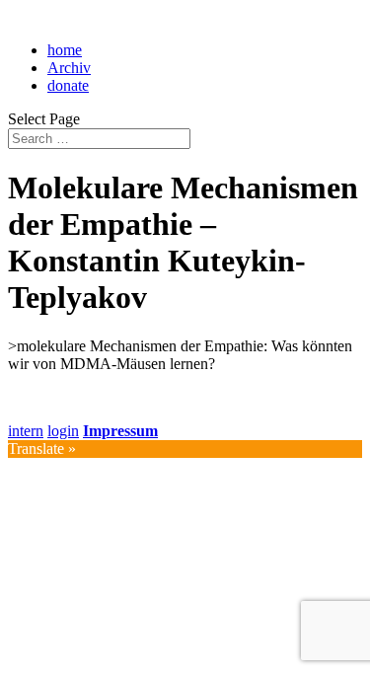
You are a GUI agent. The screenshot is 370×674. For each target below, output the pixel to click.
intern (25, 430)
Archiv (69, 67)
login (63, 430)
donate (68, 85)
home (64, 49)
